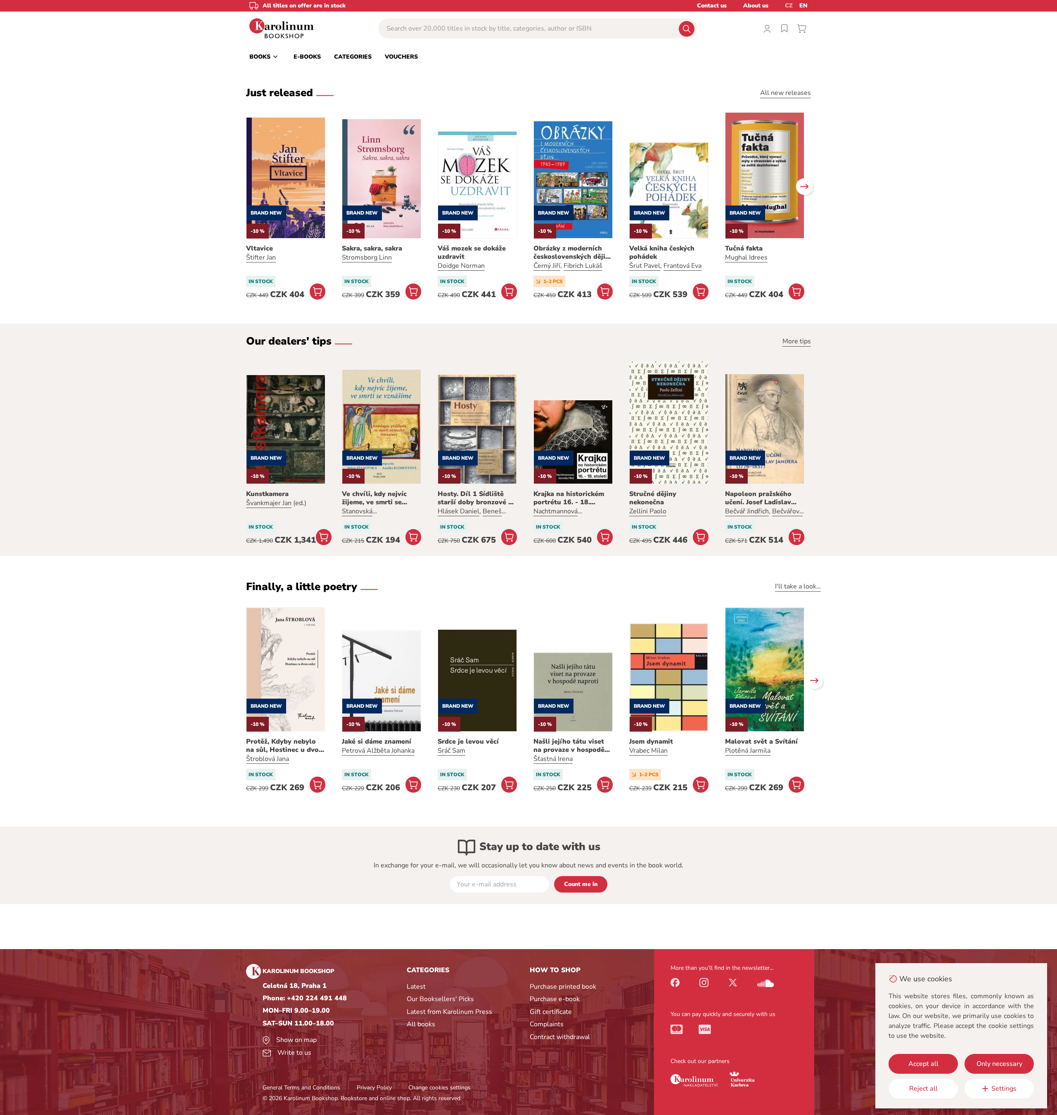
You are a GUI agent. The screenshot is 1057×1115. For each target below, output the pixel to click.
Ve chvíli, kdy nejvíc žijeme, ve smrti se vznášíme (374, 498)
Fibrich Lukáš (583, 265)
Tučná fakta (744, 248)
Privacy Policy (374, 1087)
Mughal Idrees (746, 257)
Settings (1004, 1088)
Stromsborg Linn (367, 257)
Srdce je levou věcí (468, 741)
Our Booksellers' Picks (440, 999)
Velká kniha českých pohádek (661, 252)
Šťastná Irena (553, 758)
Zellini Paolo (647, 511)
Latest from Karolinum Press (449, 1011)
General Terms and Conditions (301, 1087)
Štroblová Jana (267, 758)
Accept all (923, 1063)
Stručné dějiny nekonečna (652, 498)
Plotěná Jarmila (747, 750)
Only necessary (999, 1063)
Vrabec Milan (648, 750)
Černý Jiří (546, 265)
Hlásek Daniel (458, 511)
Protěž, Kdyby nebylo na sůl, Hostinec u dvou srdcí (284, 745)
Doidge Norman (461, 265)
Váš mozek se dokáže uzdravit (472, 252)
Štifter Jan (261, 257)
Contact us (712, 5)
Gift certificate (551, 1011)
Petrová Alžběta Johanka (378, 750)
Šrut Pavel (644, 265)
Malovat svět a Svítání (761, 741)
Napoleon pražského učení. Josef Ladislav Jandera (758, 498)
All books (421, 1024)
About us (755, 5)
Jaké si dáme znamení (376, 741)
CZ (789, 5)
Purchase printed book (563, 986)
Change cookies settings (439, 1087)
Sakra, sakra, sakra (372, 248)
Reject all (923, 1088)
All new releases (785, 92)
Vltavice (259, 248)
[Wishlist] (784, 28)
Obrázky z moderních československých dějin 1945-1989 (571, 252)
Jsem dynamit (651, 741)
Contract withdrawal (560, 1037)
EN (803, 5)
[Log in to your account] (767, 28)
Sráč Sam (451, 750)
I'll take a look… (798, 586)
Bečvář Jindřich (747, 511)
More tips (796, 341)
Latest (416, 986)
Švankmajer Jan (269, 503)
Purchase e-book (555, 999)
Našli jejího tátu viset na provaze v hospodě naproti (568, 745)
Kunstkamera (267, 494)
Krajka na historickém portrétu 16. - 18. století (568, 498)
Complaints (547, 1024)
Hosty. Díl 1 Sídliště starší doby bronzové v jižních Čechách (475, 498)
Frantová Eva (683, 265)
